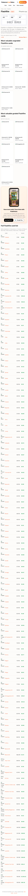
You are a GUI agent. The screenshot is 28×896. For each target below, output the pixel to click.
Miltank (6, 719)
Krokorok (7, 566)
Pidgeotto (7, 678)
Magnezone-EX (8, 437)
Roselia (6, 278)
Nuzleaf (6, 266)
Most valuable (20, 5)
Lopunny (7, 731)
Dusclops (7, 460)
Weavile (6, 537)
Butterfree (7, 249)
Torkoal (6, 325)
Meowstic (7, 484)
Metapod (7, 243)
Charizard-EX (8, 296)
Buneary (7, 725)
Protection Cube (8, 798)
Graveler (7, 502)
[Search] (17, 2)
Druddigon (7, 643)
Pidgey (6, 672)
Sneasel (6, 525)
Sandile (6, 560)
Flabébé (7, 596)
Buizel (6, 396)
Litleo (6, 337)
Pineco (6, 255)
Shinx (6, 419)
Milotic (6, 366)
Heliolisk (7, 449)
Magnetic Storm (8, 772)
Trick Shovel (8, 815)
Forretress (7, 584)
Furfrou (6, 743)
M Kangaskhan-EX (9, 696)
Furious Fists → (23, 37)
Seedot (6, 260)
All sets (15, 893)
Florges (6, 619)
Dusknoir (7, 466)
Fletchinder (7, 331)
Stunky (6, 543)
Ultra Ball (7, 821)
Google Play (20, 220)
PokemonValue (7, 2)
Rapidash (7, 319)
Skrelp (6, 490)
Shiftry (6, 272)
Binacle (6, 513)
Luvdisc (6, 390)
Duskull (6, 454)
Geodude (7, 496)
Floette (6, 607)
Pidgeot (6, 684)
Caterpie (7, 237)
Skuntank (7, 554)
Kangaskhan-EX (8, 690)
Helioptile (7, 443)
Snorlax (6, 701)
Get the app (23, 2)
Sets (6, 5)
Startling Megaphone (9, 809)
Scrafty (6, 578)
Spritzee (7, 625)
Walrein (6, 384)
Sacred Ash (7, 804)
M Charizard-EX (8, 307)
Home (2, 8)
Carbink (6, 631)
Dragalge (7, 649)
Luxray (6, 431)
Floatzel (7, 402)
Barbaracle (7, 519)
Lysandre (7, 766)
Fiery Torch (7, 760)
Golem (6, 507)
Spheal (6, 372)
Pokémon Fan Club (9, 791)
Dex (14, 5)
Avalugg (7, 413)
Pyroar (6, 349)
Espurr (6, 478)
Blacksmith (7, 749)
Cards (9, 5)
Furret (6, 713)
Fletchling (7, 737)
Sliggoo (6, 660)
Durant (6, 590)
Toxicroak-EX (8, 472)
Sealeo (6, 378)
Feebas (6, 360)
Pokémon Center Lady (10, 784)
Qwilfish (7, 354)
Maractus (7, 290)
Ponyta (6, 313)
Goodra (6, 666)
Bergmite (7, 407)
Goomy (6, 654)
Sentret (6, 707)
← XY (2, 37)
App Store (9, 220)
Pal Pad (6, 778)
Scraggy (7, 572)
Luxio (6, 425)
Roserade (7, 284)
